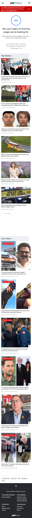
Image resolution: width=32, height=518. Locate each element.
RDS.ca (19, 510)
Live (21, 48)
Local (7, 44)
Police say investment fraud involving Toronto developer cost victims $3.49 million (15, 129)
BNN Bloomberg (6, 508)
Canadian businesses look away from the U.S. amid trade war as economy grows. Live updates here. (15, 78)
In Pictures (22, 44)
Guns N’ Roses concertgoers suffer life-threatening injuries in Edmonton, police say (14, 104)
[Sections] (2, 3)
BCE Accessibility (6, 497)
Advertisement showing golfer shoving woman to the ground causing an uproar (15, 311)
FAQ (19, 478)
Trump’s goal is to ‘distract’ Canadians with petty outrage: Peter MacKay (14, 426)
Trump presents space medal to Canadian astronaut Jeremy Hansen (14, 349)
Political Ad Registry (22, 500)
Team (3, 480)
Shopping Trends (21, 46)
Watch (17, 44)
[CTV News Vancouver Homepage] (16, 3)
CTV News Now (14, 48)
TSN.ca (4, 510)
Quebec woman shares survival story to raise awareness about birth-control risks (15, 180)
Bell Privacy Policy (21, 497)
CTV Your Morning (10, 46)
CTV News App (6, 478)
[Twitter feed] (16, 486)
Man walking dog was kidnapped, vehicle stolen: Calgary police (13, 206)
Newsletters (24, 478)
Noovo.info (19, 506)
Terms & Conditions (22, 498)
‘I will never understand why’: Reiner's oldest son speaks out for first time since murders (15, 388)
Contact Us (14, 478)
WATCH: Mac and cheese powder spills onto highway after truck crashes (15, 155)
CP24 (3, 506)
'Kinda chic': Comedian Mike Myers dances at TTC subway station (15, 465)
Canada (12, 44)
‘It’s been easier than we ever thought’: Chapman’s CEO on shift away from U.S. (13, 273)
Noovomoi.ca (20, 508)
